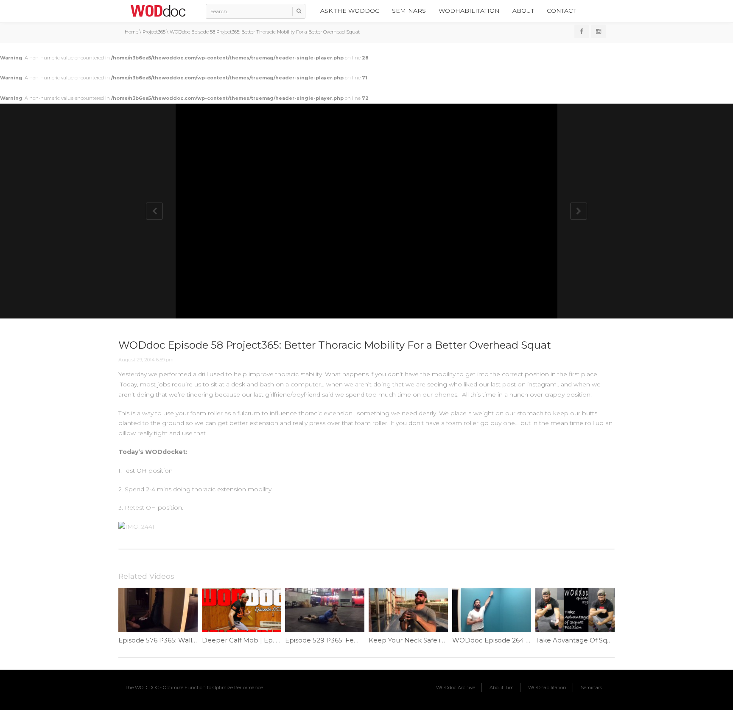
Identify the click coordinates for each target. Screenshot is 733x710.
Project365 (154, 32)
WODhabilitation (469, 10)
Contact (561, 10)
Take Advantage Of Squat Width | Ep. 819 (601, 640)
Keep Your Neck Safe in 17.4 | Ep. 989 (428, 640)
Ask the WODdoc (349, 10)
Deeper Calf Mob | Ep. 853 (245, 640)
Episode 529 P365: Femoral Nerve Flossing (353, 640)
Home (131, 32)
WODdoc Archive (455, 687)
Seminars (409, 10)
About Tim (502, 687)
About (523, 10)
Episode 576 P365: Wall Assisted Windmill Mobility (197, 640)
